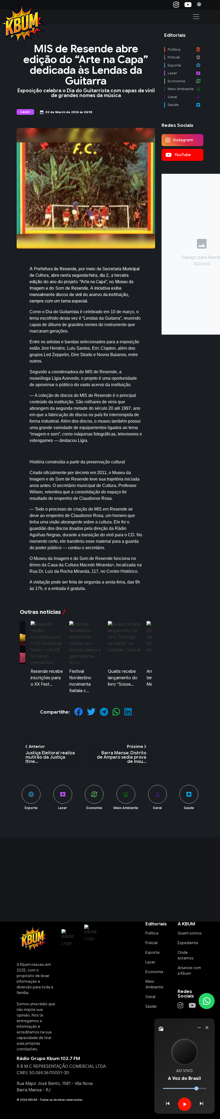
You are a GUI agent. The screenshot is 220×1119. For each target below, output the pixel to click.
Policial (151, 942)
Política (151, 933)
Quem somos (190, 933)
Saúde (151, 1006)
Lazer (150, 962)
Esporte (152, 952)
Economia (154, 971)
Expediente (188, 942)
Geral (150, 996)
